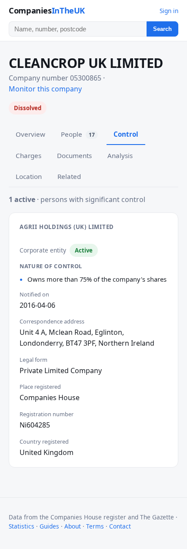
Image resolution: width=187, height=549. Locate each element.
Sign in (169, 11)
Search (162, 29)
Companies (47, 10)
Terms (95, 526)
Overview (30, 134)
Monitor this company (45, 89)
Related (69, 176)
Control (126, 134)
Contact (120, 526)
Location (29, 176)
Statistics (21, 526)
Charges (28, 155)
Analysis (120, 155)
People (78, 134)
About (72, 526)
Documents (74, 155)
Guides (49, 526)
